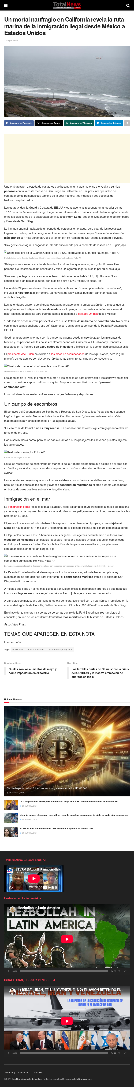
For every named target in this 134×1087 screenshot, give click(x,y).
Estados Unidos (88, 314)
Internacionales (35, 649)
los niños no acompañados (67, 354)
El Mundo (17, 649)
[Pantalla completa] (125, 971)
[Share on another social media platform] (127, 123)
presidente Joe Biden (21, 354)
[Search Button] (128, 5)
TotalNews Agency (82, 1078)
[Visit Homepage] (67, 5)
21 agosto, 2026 (16, 792)
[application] (67, 939)
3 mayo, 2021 (11, 40)
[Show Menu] (6, 5)
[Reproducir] (8, 971)
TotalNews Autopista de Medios (27, 1078)
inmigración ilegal (19, 507)
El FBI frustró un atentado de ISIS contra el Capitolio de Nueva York (56, 828)
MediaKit (38, 1072)
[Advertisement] (67, 158)
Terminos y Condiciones (16, 1072)
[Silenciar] (119, 971)
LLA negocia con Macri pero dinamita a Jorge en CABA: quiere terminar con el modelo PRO (69, 801)
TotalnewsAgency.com (60, 649)
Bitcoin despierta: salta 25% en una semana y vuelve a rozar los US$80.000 (47, 788)
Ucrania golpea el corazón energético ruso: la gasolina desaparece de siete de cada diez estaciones (74, 815)
